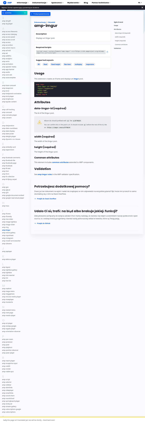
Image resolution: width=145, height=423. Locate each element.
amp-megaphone (8, 294)
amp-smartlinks (7, 393)
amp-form (5, 174)
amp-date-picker (8, 134)
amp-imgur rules (45, 174)
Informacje (22, 2)
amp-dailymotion (8, 126)
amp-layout (6, 267)
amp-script (6, 379)
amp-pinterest (7, 342)
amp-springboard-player (11, 401)
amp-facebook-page (9, 163)
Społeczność (56, 2)
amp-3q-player (7, 24)
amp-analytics (7, 59)
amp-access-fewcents (9, 31)
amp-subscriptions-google (11, 409)
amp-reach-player (8, 361)
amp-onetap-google (9, 326)
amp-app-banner (8, 69)
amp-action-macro (8, 48)
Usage (116, 25)
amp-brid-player (8, 96)
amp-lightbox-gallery (9, 270)
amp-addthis (6, 56)
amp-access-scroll (8, 40)
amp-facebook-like (8, 160)
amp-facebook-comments (11, 158)
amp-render (6, 369)
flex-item (67, 64)
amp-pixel (5, 345)
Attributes (117, 29)
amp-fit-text (6, 168)
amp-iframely (7, 216)
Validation (117, 48)
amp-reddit (6, 366)
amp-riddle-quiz (8, 372)
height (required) (120, 41)
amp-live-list (6, 281)
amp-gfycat (6, 190)
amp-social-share (8, 396)
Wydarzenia (73, 2)
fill (39, 64)
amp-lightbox (7, 273)
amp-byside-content (9, 102)
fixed (45, 64)
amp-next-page (7, 313)
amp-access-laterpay (9, 34)
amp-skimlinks (7, 388)
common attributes (60, 162)
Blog (86, 2)
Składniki (51, 22)
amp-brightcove (7, 99)
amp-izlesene (7, 244)
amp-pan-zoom (7, 339)
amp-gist (5, 193)
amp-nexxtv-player (8, 315)
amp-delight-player (9, 136)
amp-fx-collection (8, 177)
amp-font (5, 171)
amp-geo (5, 187)
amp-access (6, 42)
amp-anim (5, 61)
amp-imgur (6, 230)
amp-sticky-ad (7, 404)
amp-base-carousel (9, 85)
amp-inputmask (7, 235)
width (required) (120, 37)
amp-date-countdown (10, 128)
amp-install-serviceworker (11, 241)
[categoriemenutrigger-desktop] (40, 14)
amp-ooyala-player (8, 329)
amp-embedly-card (9, 147)
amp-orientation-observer (11, 331)
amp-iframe (6, 214)
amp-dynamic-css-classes (11, 139)
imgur (76, 79)
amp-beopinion (7, 88)
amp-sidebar (6, 385)
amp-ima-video (7, 219)
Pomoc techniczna (100, 2)
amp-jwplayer (7, 251)
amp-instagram (7, 238)
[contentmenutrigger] (127, 23)
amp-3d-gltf (6, 21)
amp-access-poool (8, 37)
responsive (90, 64)
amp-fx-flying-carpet (9, 179)
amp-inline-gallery (8, 233)
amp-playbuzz (7, 347)
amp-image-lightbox (9, 222)
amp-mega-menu (8, 291)
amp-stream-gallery (9, 407)
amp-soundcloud (8, 398)
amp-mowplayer (8, 299)
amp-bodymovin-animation (11, 94)
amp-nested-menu (8, 310)
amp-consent (6, 118)
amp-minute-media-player (11, 297)
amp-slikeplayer (7, 390)
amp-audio (6, 72)
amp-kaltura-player (9, 259)
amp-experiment (8, 150)
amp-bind (5, 91)
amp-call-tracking (8, 110)
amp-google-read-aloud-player (13, 198)
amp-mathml (6, 289)
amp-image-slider (8, 225)
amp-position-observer (10, 350)
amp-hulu (5, 206)
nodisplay (78, 64)
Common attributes (121, 44)
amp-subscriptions (8, 412)
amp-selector (6, 382)
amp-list (5, 278)
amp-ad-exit (6, 51)
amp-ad (5, 53)
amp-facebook (7, 166)
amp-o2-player (7, 323)
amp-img (5, 227)
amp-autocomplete (9, 78)
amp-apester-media (9, 67)
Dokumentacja (39, 2)
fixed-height (55, 64)
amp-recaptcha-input (9, 363)
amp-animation (7, 64)
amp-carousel (7, 112)
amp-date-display (8, 131)
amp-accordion (7, 45)
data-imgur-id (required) (122, 33)
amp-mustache (7, 302)
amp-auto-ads (7, 75)
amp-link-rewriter (8, 275)
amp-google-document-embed (13, 195)
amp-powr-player (8, 353)
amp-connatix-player (9, 115)
